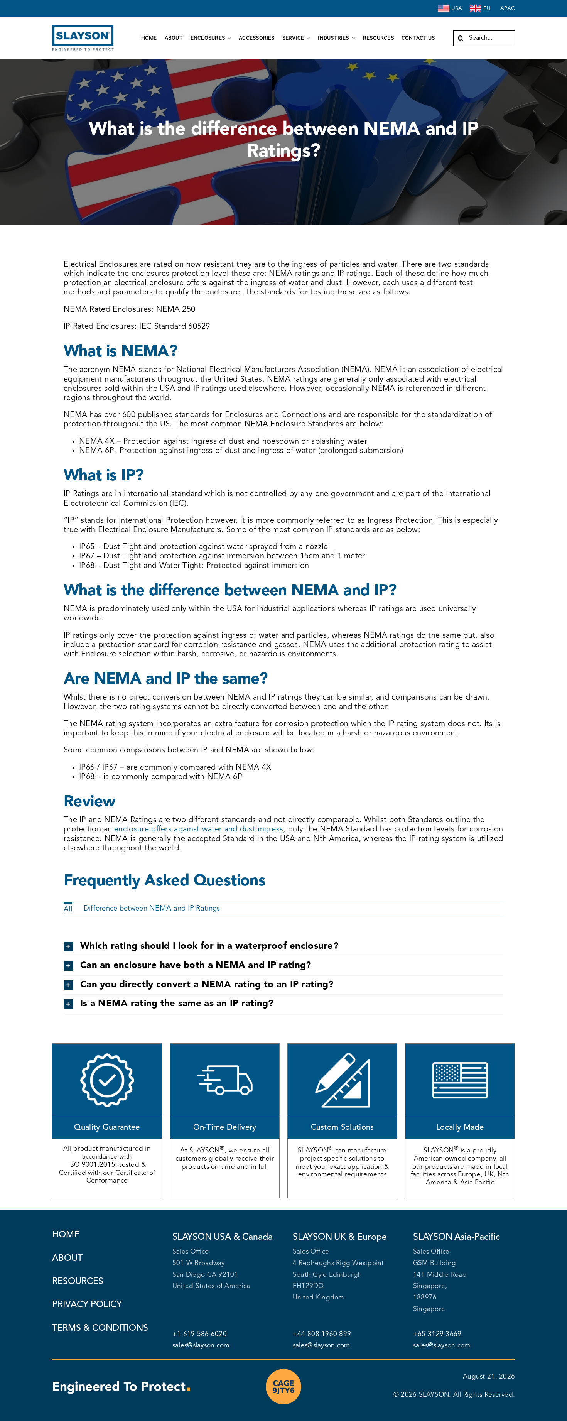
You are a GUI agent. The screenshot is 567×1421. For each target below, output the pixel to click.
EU (487, 8)
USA (456, 8)
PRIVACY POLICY (87, 1304)
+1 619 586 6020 (199, 1334)
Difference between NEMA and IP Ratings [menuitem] (152, 908)
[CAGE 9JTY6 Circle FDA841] (283, 1370)
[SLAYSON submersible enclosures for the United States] (443, 6)
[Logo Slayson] (83, 28)
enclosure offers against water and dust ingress (198, 829)
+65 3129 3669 (437, 1334)
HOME (65, 1235)
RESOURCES (77, 1281)
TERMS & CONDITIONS (100, 1328)
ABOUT (67, 1258)
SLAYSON (434, 1395)
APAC (507, 8)
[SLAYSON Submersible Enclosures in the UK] (475, 6)
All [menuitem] (68, 909)
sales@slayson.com (201, 1345)
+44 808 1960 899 (323, 1334)
